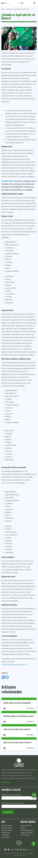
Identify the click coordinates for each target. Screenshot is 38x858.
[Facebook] (3, 677)
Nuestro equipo (6, 828)
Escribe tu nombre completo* (11, 795)
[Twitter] (7, 677)
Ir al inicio (30, 849)
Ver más (30, 708)
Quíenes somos (6, 825)
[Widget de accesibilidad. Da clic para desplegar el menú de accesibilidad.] (33, 843)
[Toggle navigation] (34, 3)
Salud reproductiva (26, 830)
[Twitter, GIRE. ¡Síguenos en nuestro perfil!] (11, 849)
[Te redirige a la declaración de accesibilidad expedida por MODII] (19, 843)
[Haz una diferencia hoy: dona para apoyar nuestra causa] (34, 794)
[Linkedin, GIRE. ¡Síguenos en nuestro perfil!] (17, 849)
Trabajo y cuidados (26, 832)
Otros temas (24, 835)
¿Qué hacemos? (26, 825)
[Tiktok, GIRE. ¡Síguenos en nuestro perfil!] (20, 849)
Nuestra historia (6, 830)
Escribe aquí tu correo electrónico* (13, 803)
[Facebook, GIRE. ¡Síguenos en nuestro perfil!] (8, 849)
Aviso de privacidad (20, 855)
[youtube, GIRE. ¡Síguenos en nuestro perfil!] (5, 849)
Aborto (22, 828)
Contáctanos (5, 837)
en (20, 3)
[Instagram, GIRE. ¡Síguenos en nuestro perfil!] (14, 849)
